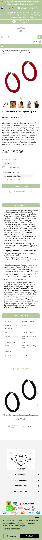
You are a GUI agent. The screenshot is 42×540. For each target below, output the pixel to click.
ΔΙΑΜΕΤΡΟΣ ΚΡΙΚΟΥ (10, 160)
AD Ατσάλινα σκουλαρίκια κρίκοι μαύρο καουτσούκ (21, 415)
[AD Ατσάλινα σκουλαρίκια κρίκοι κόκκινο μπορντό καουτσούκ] (21, 77)
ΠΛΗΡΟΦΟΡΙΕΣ (21, 205)
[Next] (37, 393)
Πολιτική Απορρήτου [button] (12, 529)
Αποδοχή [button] (29, 536)
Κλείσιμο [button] (35, 517)
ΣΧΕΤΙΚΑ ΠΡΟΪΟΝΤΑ (21, 369)
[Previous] (4, 393)
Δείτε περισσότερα (28, 426)
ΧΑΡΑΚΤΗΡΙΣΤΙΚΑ (21, 315)
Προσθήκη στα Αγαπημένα (22, 191)
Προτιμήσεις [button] (11, 536)
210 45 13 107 (22, 22)
